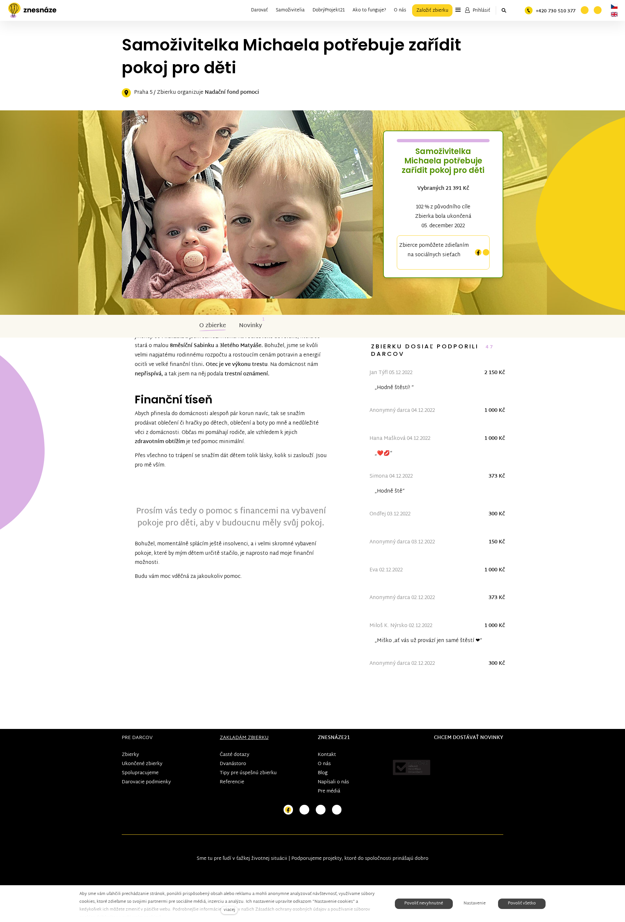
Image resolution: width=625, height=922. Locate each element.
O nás (324, 764)
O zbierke (212, 325)
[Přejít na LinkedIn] (337, 810)
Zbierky (130, 754)
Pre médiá (329, 791)
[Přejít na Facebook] (288, 810)
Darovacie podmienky (146, 782)
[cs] (614, 6)
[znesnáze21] (32, 10)
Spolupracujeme (140, 773)
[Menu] (458, 9)
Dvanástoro (233, 764)
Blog (322, 773)
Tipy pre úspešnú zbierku (248, 773)
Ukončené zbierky (142, 764)
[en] (614, 14)
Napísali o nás (333, 782)
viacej (229, 910)
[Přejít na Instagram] (304, 810)
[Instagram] (486, 252)
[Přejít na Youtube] (321, 810)
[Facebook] (478, 252)
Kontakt (327, 754)
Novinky (250, 325)
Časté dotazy (234, 754)
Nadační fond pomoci (232, 92)
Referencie (232, 782)
